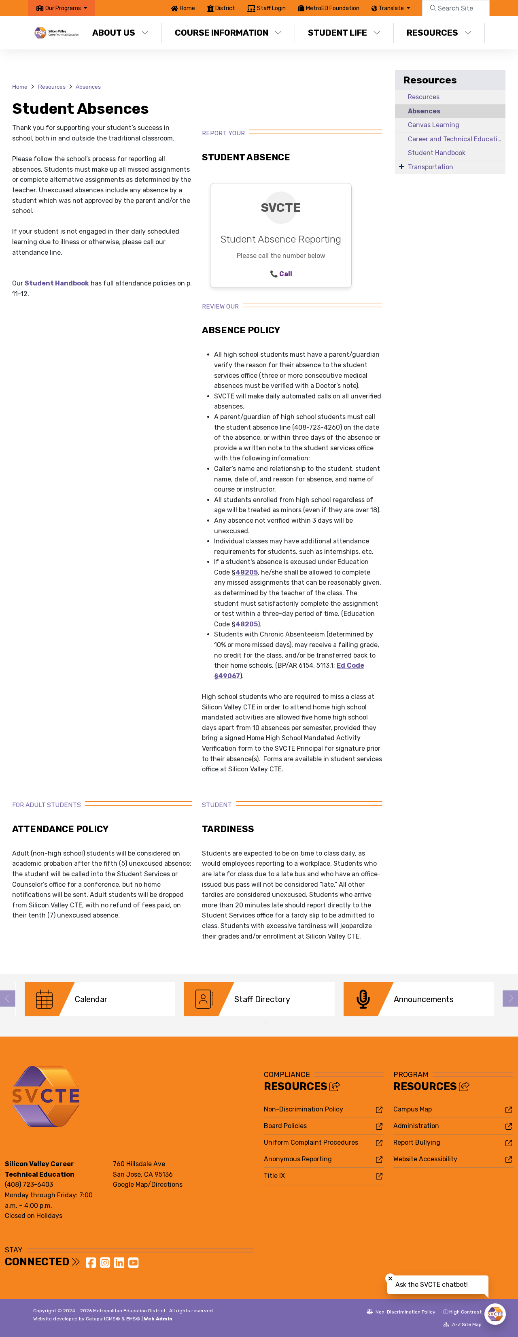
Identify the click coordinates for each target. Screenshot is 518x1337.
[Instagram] (106, 1265)
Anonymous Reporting (298, 1159)
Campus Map (412, 1109)
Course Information (221, 33)
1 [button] (253, 1022)
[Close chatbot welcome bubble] (390, 1278)
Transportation (430, 167)
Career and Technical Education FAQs (456, 139)
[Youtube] (133, 1265)
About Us (113, 33)
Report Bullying (416, 1142)
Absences (88, 86)
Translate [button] (392, 8)
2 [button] (265, 1022)
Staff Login (271, 8)
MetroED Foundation (332, 8)
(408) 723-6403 (29, 1184)
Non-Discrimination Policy (303, 1109)
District (225, 8)
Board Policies (285, 1126)
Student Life (337, 33)
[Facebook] (92, 1265)
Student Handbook (57, 283)
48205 (247, 572)
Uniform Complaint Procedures (311, 1142)
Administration (416, 1126)
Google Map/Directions (148, 1184)
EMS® (133, 1319)
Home (187, 8)
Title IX (274, 1175)
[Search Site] (456, 8)
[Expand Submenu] (401, 166)
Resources (432, 33)
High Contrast (465, 1312)
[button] (66, 8)
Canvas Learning (433, 125)
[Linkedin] (120, 1265)
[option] (100, 999)
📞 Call (281, 274)
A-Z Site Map (466, 1324)
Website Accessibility (425, 1159)
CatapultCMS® (103, 1319)
